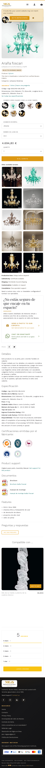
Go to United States (19, 18)
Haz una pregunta (10, 532)
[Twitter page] (23, 700)
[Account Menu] (34, 4)
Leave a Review (22, 669)
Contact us (16, 695)
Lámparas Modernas (16, 81)
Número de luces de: (10, 132)
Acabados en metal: (10, 122)
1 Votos (12, 85)
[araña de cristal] (33, 198)
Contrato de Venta (8, 722)
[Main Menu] (27, 4)
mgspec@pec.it (10, 734)
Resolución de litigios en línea (11, 731)
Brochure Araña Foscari (18, 484)
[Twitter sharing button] (14, 347)
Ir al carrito (22, 159)
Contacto (5, 712)
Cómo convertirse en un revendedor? (14, 725)
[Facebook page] (3, 700)
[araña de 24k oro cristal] (33, 220)
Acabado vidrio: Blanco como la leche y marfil (20, 100)
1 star (6, 661)
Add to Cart (35, 586)
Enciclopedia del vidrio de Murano (13, 719)
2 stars (7, 656)
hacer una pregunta (23, 85)
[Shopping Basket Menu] (41, 4)
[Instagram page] (10, 700)
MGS (27, 765)
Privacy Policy (6, 715)
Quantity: (6, 147)
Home (4, 709)
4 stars (7, 646)
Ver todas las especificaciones (12, 96)
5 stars (7, 641)
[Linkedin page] (17, 700)
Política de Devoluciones (10, 737)
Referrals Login (7, 728)
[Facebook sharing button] (9, 347)
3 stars (7, 651)
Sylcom (11, 73)
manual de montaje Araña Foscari (22, 493)
